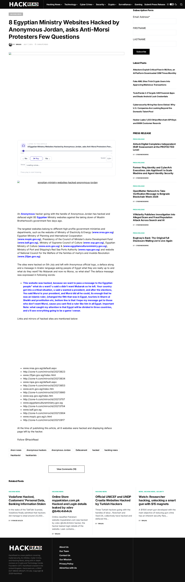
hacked (95, 450)
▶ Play (36, 158)
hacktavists (31, 455)
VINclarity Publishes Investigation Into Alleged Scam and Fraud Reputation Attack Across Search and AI (154, 217)
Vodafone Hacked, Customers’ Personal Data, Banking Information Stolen (27, 500)
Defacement (81, 450)
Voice (23, 165)
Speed (103, 158)
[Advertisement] (66, 343)
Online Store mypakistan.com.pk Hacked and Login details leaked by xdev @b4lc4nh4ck (69, 504)
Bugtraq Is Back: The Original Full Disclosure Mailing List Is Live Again (152, 239)
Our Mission (65, 559)
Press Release (139, 139)
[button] (172, 4)
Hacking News (16, 14)
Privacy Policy (66, 563)
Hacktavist (16, 455)
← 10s (24, 158)
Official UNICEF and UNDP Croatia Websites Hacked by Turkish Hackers (113, 500)
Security (160, 491)
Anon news (16, 450)
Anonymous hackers (36, 450)
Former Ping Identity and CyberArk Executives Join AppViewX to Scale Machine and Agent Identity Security (153, 170)
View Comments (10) (66, 469)
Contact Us (64, 555)
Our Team (64, 551)
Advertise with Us (68, 568)
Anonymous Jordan (61, 450)
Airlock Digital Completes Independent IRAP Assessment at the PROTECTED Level (154, 147)
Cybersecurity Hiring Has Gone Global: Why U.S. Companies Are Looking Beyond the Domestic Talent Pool (154, 108)
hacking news (111, 450)
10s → (47, 158)
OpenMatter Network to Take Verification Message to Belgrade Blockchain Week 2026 (151, 193)
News (141, 491)
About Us (64, 547)
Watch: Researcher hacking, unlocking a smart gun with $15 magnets (157, 500)
